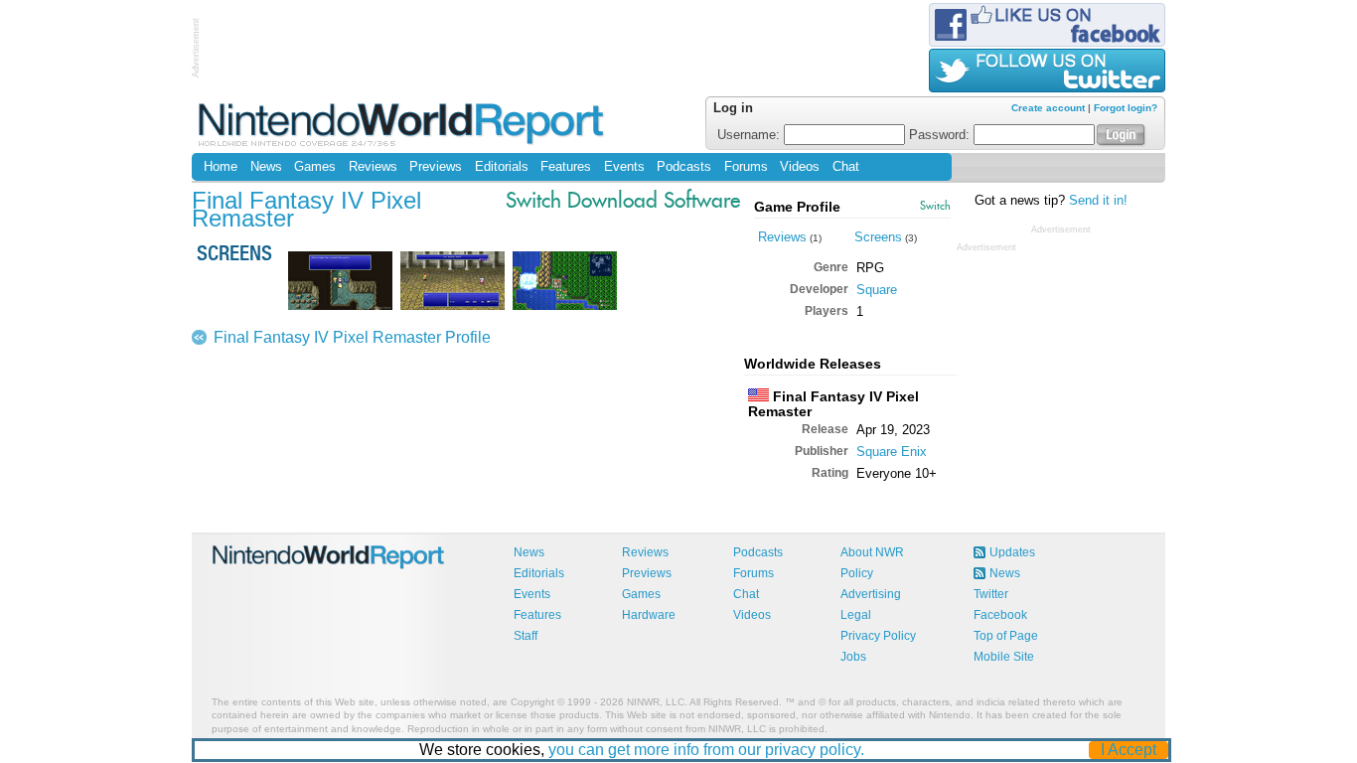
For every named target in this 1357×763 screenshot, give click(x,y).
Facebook (1000, 615)
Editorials (501, 167)
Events (624, 167)
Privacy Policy (878, 636)
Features (565, 167)
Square (876, 289)
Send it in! (1098, 201)
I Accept (1128, 749)
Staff (525, 636)
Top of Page (1006, 636)
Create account (1048, 107)
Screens (878, 236)
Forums (746, 167)
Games (315, 167)
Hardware (649, 615)
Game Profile (797, 207)
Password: (941, 135)
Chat (845, 167)
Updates (1012, 552)
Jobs (853, 657)
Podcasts (684, 167)
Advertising (870, 594)
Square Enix (891, 451)
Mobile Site (1004, 657)
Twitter (991, 594)
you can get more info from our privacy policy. (706, 749)
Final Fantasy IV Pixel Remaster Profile (352, 337)
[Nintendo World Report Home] (403, 123)
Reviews (373, 167)
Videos (800, 167)
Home (220, 167)
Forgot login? (1125, 107)
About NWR (872, 552)
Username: (750, 135)
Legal (855, 615)
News (266, 167)
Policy (856, 573)
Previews (435, 167)
